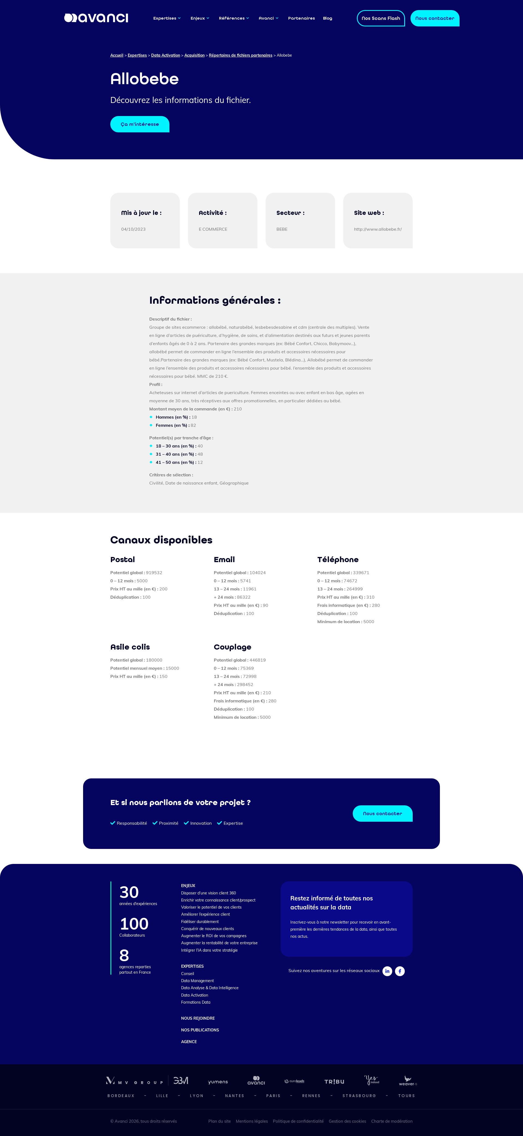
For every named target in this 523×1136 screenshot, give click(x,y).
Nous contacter (382, 814)
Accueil (116, 55)
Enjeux (198, 18)
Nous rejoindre (198, 1018)
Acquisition (194, 55)
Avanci (266, 18)
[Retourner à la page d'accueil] (96, 17)
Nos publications (200, 1030)
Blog (327, 18)
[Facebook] (400, 971)
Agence (189, 1041)
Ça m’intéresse (140, 124)
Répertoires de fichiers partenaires (240, 55)
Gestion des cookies (347, 1121)
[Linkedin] (387, 971)
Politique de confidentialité (298, 1121)
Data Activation (165, 55)
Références (232, 18)
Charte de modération (392, 1121)
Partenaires (301, 18)
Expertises (164, 18)
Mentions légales (252, 1121)
